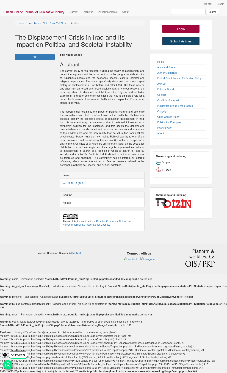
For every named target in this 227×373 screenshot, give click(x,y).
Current (74, 11)
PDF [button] (34, 57)
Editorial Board (165, 89)
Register (207, 4)
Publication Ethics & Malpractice (175, 105)
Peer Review (164, 127)
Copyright (162, 111)
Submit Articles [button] (181, 41)
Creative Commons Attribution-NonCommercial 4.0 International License (97, 222)
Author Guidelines (167, 72)
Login (221, 4)
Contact (161, 94)
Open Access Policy (168, 116)
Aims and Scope (166, 67)
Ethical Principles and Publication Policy (179, 78)
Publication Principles (169, 122)
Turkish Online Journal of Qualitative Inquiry (33, 11)
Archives (88, 11)
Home (21, 23)
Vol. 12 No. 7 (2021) (54, 23)
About (160, 133)
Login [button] (181, 28)
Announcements (107, 11)
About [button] (125, 11)
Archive (161, 83)
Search (213, 11)
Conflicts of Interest (168, 100)
